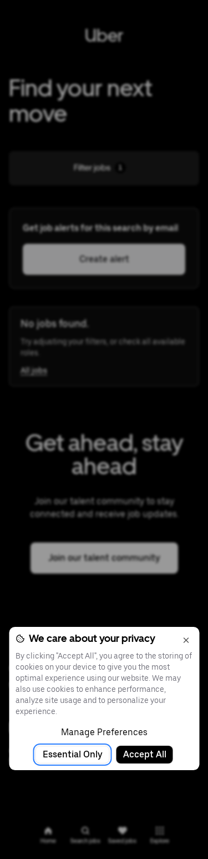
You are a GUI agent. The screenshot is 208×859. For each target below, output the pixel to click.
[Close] (185, 640)
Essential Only (73, 754)
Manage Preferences (104, 732)
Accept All (144, 754)
